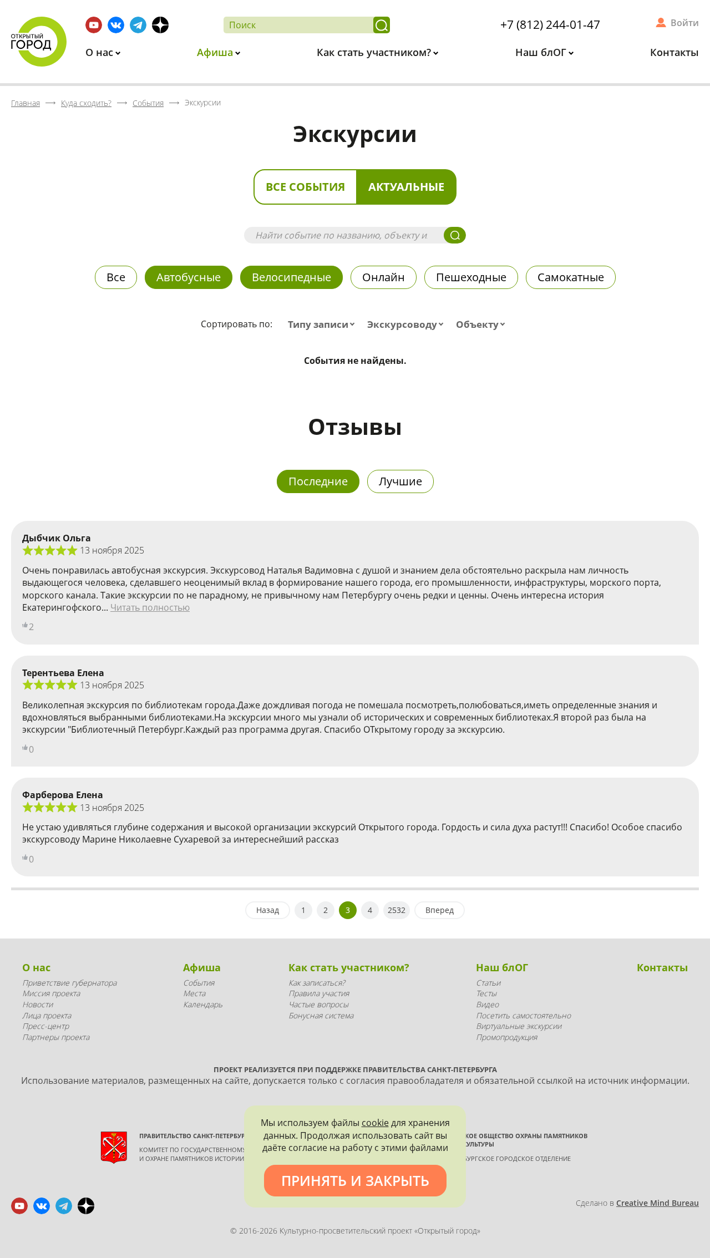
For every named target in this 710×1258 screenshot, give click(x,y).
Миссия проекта (51, 993)
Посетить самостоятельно (523, 1015)
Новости (37, 1004)
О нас (100, 52)
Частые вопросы (318, 1004)
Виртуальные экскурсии (518, 1026)
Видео (487, 1004)
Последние (318, 481)
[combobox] (323, 324)
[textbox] (323, 324)
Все (115, 277)
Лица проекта (46, 1015)
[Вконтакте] (116, 25)
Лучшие (400, 481)
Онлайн (383, 277)
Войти (685, 23)
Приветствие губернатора (69, 982)
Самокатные (570, 277)
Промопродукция (506, 1037)
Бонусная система (320, 1015)
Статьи (488, 982)
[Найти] (381, 25)
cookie (375, 1123)
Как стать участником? (375, 52)
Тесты (486, 993)
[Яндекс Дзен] (160, 25)
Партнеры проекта (55, 1037)
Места (194, 993)
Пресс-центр (45, 1026)
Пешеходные (471, 277)
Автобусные (188, 277)
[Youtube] (93, 25)
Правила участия (318, 993)
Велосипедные (291, 277)
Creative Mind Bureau (657, 1203)
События (198, 982)
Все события (305, 186)
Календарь (202, 1004)
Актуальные (406, 186)
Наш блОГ (542, 52)
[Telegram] (138, 25)
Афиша (216, 52)
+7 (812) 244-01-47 (550, 24)
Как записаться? (316, 982)
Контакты (674, 52)
